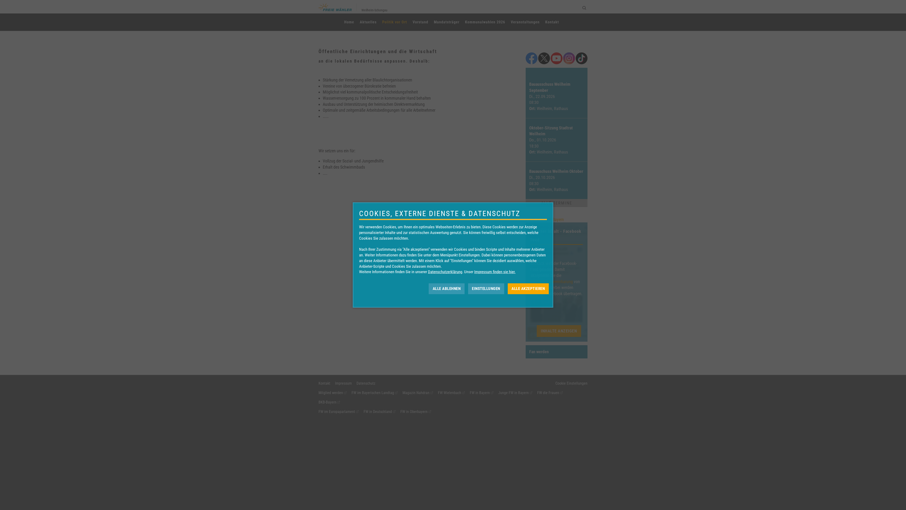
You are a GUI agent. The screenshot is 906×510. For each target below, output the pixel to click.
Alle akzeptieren (528, 288)
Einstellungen (486, 288)
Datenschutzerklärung (445, 271)
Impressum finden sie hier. (495, 271)
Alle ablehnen (447, 288)
